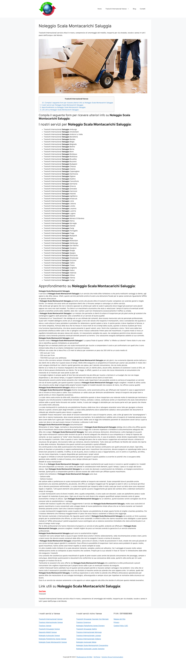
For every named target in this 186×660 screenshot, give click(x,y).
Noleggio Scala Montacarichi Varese (53, 642)
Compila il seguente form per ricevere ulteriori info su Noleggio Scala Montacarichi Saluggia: (77, 103)
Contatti (142, 9)
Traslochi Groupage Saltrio (86, 629)
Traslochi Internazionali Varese (116, 9)
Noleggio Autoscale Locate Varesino (90, 649)
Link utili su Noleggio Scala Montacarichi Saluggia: (59, 110)
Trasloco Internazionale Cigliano (88, 639)
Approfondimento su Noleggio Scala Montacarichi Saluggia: (63, 107)
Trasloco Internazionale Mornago (89, 632)
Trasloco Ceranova (83, 622)
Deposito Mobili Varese (48, 632)
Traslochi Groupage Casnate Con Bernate (92, 619)
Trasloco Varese (45, 626)
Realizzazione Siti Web (84, 657)
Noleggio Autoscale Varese (49, 636)
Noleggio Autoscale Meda (86, 642)
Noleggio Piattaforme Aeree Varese (52, 639)
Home (100, 9)
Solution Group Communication (112, 657)
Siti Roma (97, 657)
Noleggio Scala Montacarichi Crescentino (92, 645)
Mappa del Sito (119, 619)
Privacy (116, 622)
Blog (134, 9)
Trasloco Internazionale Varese (51, 622)
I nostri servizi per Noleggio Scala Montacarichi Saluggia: (61, 105)
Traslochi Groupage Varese (49, 629)
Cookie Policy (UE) (121, 626)
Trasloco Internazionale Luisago (88, 636)
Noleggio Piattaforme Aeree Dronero (90, 626)
